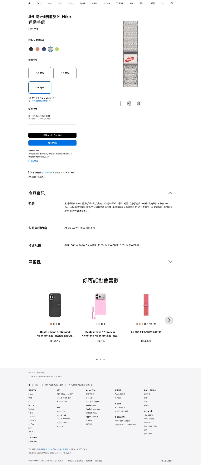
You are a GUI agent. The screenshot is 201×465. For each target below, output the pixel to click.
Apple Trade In (92, 417)
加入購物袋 (52, 143)
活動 (145, 430)
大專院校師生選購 (121, 411)
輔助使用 (147, 394)
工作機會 (147, 423)
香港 (163, 461)
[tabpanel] (130, 56)
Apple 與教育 (120, 407)
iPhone (31, 405)
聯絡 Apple (148, 434)
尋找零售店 (90, 394)
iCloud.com (62, 401)
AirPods (31, 417)
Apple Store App (93, 409)
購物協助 (89, 424)
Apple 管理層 (149, 419)
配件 (30, 428)
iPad (30, 401)
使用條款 (80, 461)
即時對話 (49, 173)
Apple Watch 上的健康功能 (125, 425)
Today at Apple (92, 401)
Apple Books (62, 423)
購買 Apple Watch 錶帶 (54, 385)
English (170, 461)
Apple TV (61, 411)
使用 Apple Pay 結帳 (52, 135)
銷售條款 (89, 461)
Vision (30, 413)
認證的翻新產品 (91, 413)
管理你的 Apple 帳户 (65, 394)
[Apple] (29, 384)
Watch (37, 385)
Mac (30, 398)
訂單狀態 (89, 420)
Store (30, 394)
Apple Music (62, 415)
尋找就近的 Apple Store (48, 449)
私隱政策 (71, 461)
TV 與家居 (32, 420)
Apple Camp (91, 405)
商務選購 (118, 398)
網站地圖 (98, 461)
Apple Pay (32, 441)
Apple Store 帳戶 (64, 398)
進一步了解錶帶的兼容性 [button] (38, 101)
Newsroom (148, 415)
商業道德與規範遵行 (151, 426)
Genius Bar (90, 398)
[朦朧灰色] (50, 49)
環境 (145, 398)
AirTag (31, 424)
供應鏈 (146, 405)
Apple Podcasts (63, 419)
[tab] (120, 104)
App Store (61, 426)
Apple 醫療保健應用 (122, 421)
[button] (163, 3)
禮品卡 (30, 432)
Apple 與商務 (120, 394)
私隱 (145, 401)
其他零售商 (64, 449)
